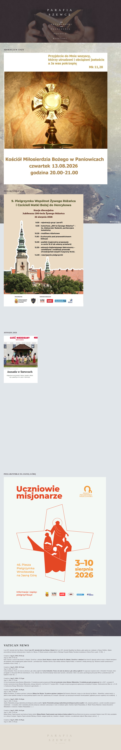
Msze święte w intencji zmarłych (23, 627)
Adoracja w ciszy (14, 50)
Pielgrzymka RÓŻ (14, 191)
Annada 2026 (10, 333)
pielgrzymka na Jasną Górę (20, 474)
